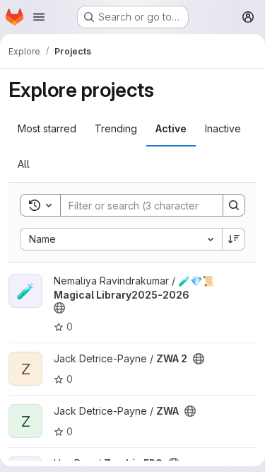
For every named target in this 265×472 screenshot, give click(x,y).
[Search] (234, 205)
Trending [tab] (116, 128)
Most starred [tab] (47, 128)
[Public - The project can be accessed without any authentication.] (59, 307)
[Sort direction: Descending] (234, 239)
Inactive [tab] (223, 128)
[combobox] (121, 239)
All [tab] (24, 164)
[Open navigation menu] (39, 17)
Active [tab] (171, 128)
